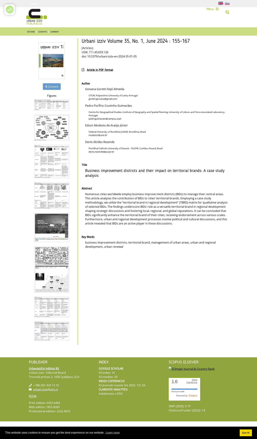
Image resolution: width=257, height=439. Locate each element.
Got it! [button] (246, 432)
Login (34, 3)
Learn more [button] (113, 432)
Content (52, 86)
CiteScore (192, 381)
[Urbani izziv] (32, 12)
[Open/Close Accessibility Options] (10, 9)
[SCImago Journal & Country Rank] (192, 368)
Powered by (182, 395)
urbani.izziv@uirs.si (45, 389)
